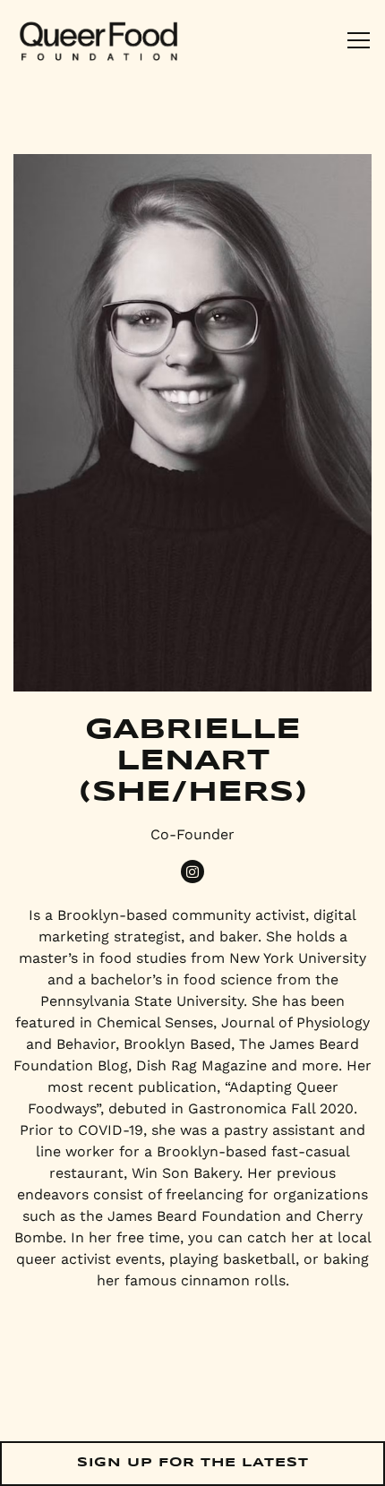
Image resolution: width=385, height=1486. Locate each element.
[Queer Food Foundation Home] (98, 40)
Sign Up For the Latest (193, 1462)
